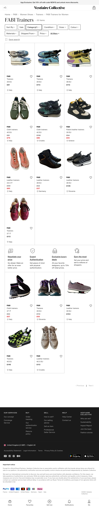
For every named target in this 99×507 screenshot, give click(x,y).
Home (7, 14)
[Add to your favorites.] (31, 76)
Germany (34, 492)
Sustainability (86, 422)
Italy (45, 492)
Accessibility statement (12, 450)
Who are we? (86, 418)
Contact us (66, 420)
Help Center (67, 417)
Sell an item (48, 426)
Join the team (86, 429)
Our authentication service (31, 425)
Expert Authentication (36, 258)
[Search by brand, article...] (4, 7)
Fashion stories (86, 432)
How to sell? (49, 417)
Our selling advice (48, 421)
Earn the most (80, 256)
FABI (15, 14)
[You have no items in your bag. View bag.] (94, 7)
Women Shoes (26, 14)
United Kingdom (14, 492)
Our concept (9, 417)
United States (25, 492)
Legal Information (29, 450)
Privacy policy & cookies (53, 450)
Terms (40, 450)
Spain (40, 492)
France (5, 492)
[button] (94, 7)
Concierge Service (8, 421)
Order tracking (29, 418)
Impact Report (86, 425)
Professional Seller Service (49, 431)
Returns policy (29, 432)
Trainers (39, 14)
